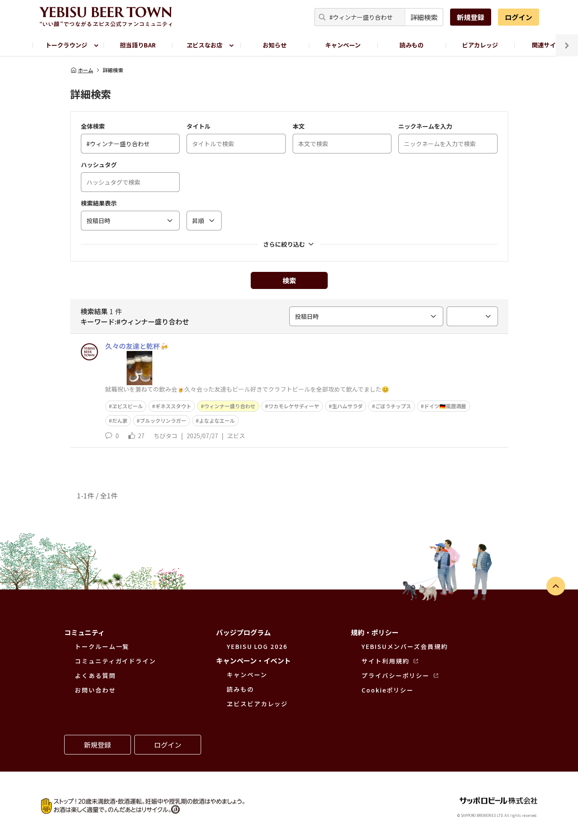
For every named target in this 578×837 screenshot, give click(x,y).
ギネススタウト (173, 406)
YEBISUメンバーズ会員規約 (405, 646)
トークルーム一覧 (102, 646)
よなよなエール (217, 420)
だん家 (119, 420)
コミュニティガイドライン (115, 661)
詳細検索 (424, 17)
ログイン (518, 17)
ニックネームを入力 (425, 126)
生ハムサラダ (347, 406)
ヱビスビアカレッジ (257, 703)
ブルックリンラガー (163, 420)
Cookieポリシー (388, 690)
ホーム (85, 70)
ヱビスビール (127, 406)
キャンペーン (343, 45)
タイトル (198, 126)
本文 (299, 126)
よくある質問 (95, 675)
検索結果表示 (99, 203)
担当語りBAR (138, 45)
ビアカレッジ (480, 45)
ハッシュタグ (99, 164)
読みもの (412, 45)
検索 (289, 280)
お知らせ (275, 45)
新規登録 (470, 17)
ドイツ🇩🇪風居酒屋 (445, 406)
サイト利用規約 (385, 661)
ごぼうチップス (393, 406)
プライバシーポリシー (396, 675)
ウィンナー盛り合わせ (229, 406)
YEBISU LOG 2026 (257, 646)
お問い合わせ (95, 690)
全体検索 (93, 126)
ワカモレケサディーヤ (293, 406)
